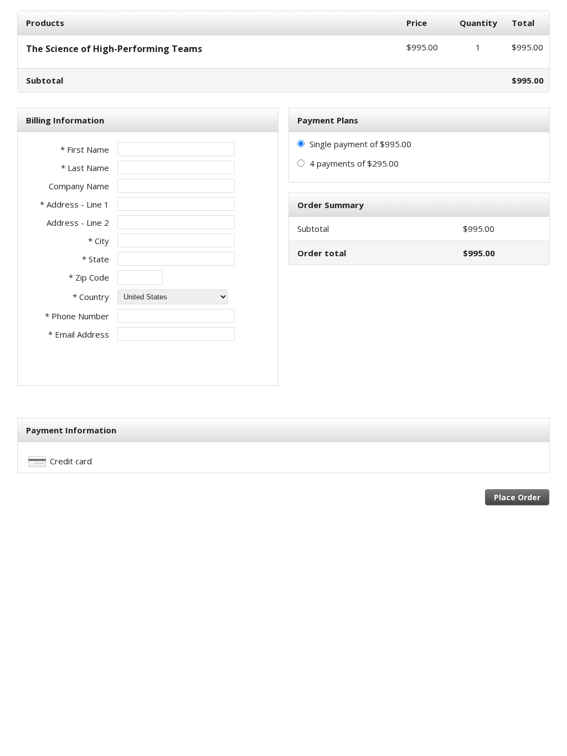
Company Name (79, 185)
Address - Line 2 (78, 222)
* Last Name (85, 167)
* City (98, 240)
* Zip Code (89, 277)
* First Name (84, 149)
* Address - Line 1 (74, 204)
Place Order (517, 497)
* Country (91, 296)
